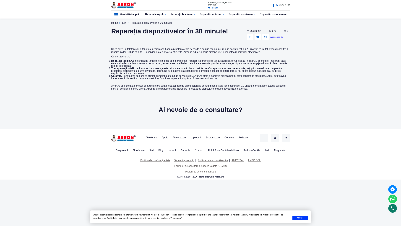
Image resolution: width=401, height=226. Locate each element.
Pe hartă (214, 8)
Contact (199, 150)
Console (229, 137)
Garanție (185, 150)
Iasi (267, 150)
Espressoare (213, 137)
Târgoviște (279, 150)
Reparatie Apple (154, 14)
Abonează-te (276, 37)
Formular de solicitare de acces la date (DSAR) (200, 166)
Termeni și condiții (184, 160)
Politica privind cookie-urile (213, 160)
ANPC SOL (254, 160)
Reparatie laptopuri (211, 14)
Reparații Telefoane (181, 14)
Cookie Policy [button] (112, 218)
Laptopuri (195, 137)
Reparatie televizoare (241, 14)
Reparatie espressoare (273, 14)
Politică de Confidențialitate (223, 150)
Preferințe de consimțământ (200, 171)
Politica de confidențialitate (155, 160)
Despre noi (122, 150)
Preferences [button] (176, 218)
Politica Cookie (251, 150)
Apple (165, 137)
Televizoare (179, 137)
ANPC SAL (238, 160)
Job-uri (172, 150)
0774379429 (284, 5)
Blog (161, 150)
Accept (300, 218)
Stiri (151, 150)
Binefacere (139, 150)
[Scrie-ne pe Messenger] (392, 189)
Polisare (243, 137)
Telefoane (151, 137)
